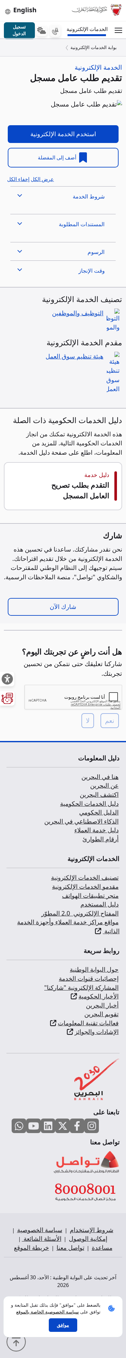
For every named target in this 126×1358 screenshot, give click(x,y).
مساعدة (102, 1247)
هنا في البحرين (100, 777)
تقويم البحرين (101, 1014)
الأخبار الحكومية (99, 996)
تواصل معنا (70, 1247)
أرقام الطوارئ (100, 839)
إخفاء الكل (18, 179)
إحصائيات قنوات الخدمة (89, 978)
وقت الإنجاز (92, 270)
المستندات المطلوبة (82, 224)
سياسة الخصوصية (39, 1230)
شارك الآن (63, 607)
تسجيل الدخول (19, 30)
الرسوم (96, 252)
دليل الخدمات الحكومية (89, 803)
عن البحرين (104, 785)
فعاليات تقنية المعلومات (88, 1023)
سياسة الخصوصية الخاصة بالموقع (47, 1312)
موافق (63, 1325)
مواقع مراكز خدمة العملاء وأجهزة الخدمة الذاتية (68, 926)
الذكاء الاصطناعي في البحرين (81, 821)
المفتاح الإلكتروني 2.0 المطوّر (80, 913)
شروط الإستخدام (91, 1230)
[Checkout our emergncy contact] (55, 30)
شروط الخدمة (89, 196)
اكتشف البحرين (99, 794)
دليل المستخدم (99, 904)
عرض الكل (42, 179)
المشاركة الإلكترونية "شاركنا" (81, 987)
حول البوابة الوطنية (94, 969)
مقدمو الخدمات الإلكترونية (85, 886)
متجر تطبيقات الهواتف (90, 895)
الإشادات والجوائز (97, 1032)
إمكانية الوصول (88, 1238)
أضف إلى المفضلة (58, 157)
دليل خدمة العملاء (96, 830)
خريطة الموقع (31, 1247)
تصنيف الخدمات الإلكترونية (85, 877)
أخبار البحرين (102, 1005)
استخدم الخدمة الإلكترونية (63, 134)
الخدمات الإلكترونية (88, 29)
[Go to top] (17, 1341)
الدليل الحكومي (99, 812)
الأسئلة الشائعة (41, 1238)
